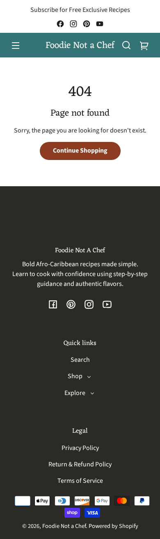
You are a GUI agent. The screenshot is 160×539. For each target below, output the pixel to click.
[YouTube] (100, 24)
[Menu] (16, 45)
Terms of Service (80, 480)
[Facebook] (60, 24)
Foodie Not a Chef (64, 526)
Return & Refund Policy (80, 464)
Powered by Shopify (113, 526)
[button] (126, 45)
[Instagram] (73, 24)
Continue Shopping (80, 150)
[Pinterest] (86, 24)
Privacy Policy (80, 447)
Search (80, 359)
